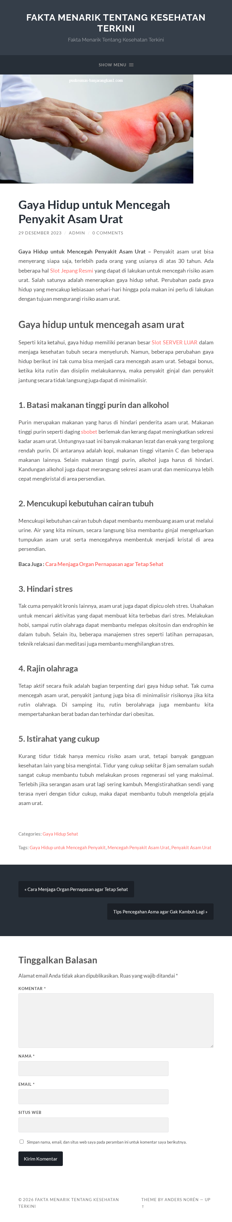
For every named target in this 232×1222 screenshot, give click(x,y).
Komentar (32, 988)
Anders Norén (182, 1199)
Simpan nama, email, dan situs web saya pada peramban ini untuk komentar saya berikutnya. (107, 1142)
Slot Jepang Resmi (72, 270)
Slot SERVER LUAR (175, 342)
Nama (26, 1056)
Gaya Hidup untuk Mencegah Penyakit (68, 847)
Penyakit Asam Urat (191, 847)
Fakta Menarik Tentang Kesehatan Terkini (116, 23)
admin (77, 232)
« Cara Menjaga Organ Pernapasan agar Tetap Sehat (76, 889)
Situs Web (29, 1112)
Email (26, 1084)
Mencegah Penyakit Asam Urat (138, 847)
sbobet (89, 431)
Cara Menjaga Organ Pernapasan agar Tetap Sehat (104, 564)
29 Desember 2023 (40, 232)
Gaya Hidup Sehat (60, 833)
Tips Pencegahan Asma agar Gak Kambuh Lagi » (160, 911)
